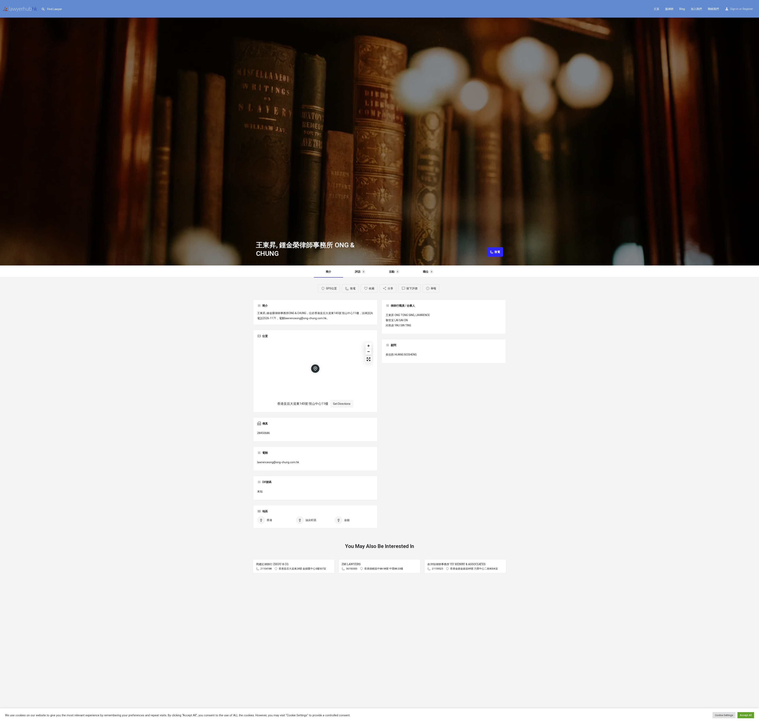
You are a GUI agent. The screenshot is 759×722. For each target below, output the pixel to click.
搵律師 (669, 8)
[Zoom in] (368, 346)
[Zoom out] (368, 351)
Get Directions (341, 403)
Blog (682, 8)
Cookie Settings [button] (724, 715)
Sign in (734, 8)
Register (748, 8)
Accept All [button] (746, 715)
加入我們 (696, 8)
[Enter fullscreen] (368, 359)
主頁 (656, 8)
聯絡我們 (713, 8)
